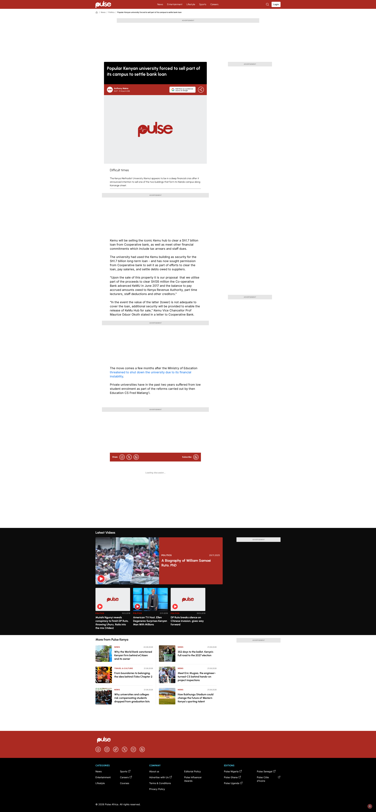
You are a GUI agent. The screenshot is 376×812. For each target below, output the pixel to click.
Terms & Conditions (160, 783)
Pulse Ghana (231, 777)
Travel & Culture (123, 668)
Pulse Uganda (231, 783)
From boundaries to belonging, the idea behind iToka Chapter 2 (133, 674)
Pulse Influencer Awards (193, 779)
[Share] (201, 90)
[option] (112, 610)
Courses (124, 783)
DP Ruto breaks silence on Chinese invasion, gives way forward (187, 621)
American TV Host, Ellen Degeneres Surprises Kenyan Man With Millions (150, 621)
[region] (188, 610)
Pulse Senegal (264, 771)
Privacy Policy (157, 789)
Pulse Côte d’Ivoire (263, 779)
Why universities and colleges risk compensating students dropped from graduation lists (132, 698)
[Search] (268, 4)
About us (154, 771)
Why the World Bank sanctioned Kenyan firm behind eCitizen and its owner (133, 655)
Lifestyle (191, 4)
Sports (202, 4)
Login (276, 4)
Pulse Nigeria (231, 771)
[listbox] (188, 610)
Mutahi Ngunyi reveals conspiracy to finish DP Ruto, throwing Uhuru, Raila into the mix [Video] (112, 623)
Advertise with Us (159, 777)
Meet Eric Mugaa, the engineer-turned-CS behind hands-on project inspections (197, 676)
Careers (214, 4)
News (160, 4)
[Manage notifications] (369, 806)
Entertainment (174, 4)
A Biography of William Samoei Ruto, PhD (186, 562)
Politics (111, 12)
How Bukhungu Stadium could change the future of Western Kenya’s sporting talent (195, 698)
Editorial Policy (192, 771)
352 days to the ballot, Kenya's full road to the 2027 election (195, 653)
